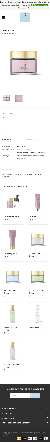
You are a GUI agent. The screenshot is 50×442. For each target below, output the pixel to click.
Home (4, 33)
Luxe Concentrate (11, 216)
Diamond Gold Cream (35, 254)
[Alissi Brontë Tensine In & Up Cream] (12, 313)
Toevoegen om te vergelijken (31, 174)
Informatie (6, 139)
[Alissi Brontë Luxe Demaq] (37, 313)
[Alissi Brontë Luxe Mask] (37, 202)
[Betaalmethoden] (18, 439)
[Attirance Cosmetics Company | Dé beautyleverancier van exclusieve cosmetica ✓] (29, 17)
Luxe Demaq (34, 328)
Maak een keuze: (8, 114)
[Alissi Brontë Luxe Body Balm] (12, 239)
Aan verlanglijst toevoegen (11, 174)
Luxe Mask (33, 216)
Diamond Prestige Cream (11, 366)
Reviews (31, 139)
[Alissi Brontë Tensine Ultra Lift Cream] (37, 276)
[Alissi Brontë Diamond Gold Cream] (37, 239)
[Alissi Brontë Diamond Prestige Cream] (12, 351)
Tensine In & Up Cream (10, 329)
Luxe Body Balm (10, 253)
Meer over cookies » (25, 8)
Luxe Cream (11, 33)
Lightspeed (5, 436)
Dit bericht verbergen (39, 5)
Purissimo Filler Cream (10, 291)
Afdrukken (5, 177)
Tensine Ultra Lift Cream (36, 291)
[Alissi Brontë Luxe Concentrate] (12, 202)
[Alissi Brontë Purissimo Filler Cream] (12, 276)
